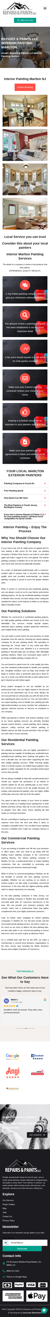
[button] (45, 8)
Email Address (9, 1238)
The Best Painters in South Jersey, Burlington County (20, 506)
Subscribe (22, 1248)
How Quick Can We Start (16, 498)
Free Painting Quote (13, 491)
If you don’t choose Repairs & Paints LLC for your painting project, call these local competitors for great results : (24, 516)
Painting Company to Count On (19, 483)
